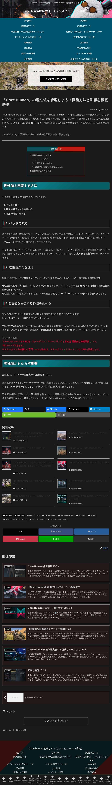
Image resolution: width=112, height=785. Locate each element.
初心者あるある (92, 768)
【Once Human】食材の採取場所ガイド (85, 448)
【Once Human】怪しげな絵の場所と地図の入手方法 (33, 482)
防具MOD (56, 753)
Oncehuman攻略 (67, 515)
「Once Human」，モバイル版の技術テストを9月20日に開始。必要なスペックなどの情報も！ (33, 465)
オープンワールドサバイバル (16, 519)
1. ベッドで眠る (41, 159)
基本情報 (20, 515)
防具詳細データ (20, 757)
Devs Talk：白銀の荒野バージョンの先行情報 (88, 433)
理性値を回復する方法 (41, 155)
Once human (34, 515)
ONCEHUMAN (50, 515)
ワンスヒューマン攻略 (58, 519)
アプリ (93, 515)
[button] (91, 539)
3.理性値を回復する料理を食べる (49, 167)
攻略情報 (92, 764)
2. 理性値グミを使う (43, 163)
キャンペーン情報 (56, 772)
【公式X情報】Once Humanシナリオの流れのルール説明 (88, 497)
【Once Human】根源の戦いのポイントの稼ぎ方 (88, 464)
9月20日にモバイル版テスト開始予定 (29, 448)
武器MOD (20, 753)
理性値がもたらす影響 (41, 171)
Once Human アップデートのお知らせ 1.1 (31, 496)
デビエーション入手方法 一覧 (20, 764)
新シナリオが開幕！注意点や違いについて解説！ (87, 482)
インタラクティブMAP (56, 79)
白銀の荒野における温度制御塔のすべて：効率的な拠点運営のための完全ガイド (33, 435)
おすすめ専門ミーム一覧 (56, 764)
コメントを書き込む (56, 721)
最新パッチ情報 (20, 772)
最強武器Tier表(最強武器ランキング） (56, 757)
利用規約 (92, 772)
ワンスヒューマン (38, 519)
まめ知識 (9, 515)
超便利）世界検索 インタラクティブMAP (92, 758)
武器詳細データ (92, 753)
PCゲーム (82, 515)
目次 (52, 149)
